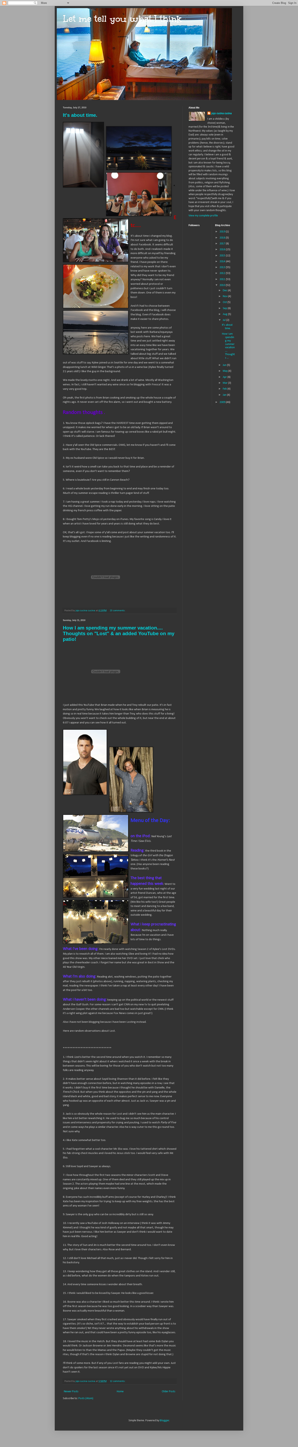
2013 (223, 267)
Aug (225, 314)
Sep (225, 308)
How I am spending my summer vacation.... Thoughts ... (228, 345)
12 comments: (118, 1381)
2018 (223, 237)
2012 (223, 273)
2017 (223, 243)
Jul (224, 320)
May (225, 371)
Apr (225, 377)
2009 (223, 402)
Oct (225, 302)
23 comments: (118, 610)
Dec (225, 290)
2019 (223, 231)
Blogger (164, 1420)
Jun (225, 365)
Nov (225, 296)
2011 (223, 279)
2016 (223, 249)
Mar (225, 383)
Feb (225, 388)
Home (120, 1391)
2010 (223, 285)
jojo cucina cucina (221, 113)
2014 (223, 261)
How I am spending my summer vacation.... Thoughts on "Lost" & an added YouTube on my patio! (118, 633)
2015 (223, 255)
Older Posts (168, 1391)
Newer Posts (71, 1391)
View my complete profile (203, 215)
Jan (225, 394)
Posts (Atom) (85, 1398)
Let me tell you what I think (122, 19)
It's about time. (80, 115)
